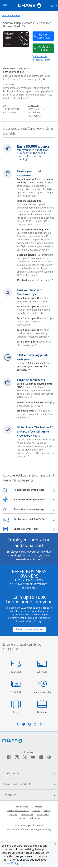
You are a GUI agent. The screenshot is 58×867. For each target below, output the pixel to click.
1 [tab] (23, 724)
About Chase (22, 806)
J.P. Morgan (37, 806)
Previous (17, 724)
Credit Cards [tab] (30, 773)
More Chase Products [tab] (30, 784)
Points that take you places (34, 489)
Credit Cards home (11, 15)
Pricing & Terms (41, 59)
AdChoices (35, 818)
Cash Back (16, 692)
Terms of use (27, 814)
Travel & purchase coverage (34, 509)
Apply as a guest (46, 48)
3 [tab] (35, 724)
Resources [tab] (30, 795)
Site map (22, 818)
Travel (17, 712)
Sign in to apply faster (45, 36)
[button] (54, 844)
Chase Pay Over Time (34, 528)
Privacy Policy (10, 863)
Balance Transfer (42, 692)
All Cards (42, 671)
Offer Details (40, 56)
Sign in (53, 5)
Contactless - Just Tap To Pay (34, 518)
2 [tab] (29, 724)
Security (13, 814)
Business (42, 712)
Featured (16, 671)
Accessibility (43, 814)
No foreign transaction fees (34, 499)
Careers (36, 810)
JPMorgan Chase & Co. (18, 810)
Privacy (47, 810)
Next (40, 724)
